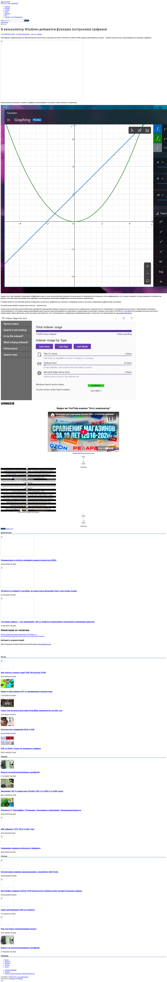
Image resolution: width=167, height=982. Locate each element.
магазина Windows (124, 313)
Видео (7, 960)
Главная (7, 6)
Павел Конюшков (23, 34)
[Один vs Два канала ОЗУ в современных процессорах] (7, 687)
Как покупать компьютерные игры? (19, 929)
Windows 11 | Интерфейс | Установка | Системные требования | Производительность (41, 810)
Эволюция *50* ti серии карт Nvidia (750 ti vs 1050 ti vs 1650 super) (32, 791)
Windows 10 (9, 529)
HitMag (20, 978)
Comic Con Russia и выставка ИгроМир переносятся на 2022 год (31, 710)
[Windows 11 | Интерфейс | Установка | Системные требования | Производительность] (7, 806)
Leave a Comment (36, 34)
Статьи (7, 10)
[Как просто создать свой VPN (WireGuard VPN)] (7, 668)
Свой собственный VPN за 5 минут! (18, 909)
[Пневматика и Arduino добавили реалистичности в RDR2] (17, 556)
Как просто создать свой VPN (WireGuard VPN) (23, 672)
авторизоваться (44, 644)
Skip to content (5, 1)
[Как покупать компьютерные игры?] (7, 925)
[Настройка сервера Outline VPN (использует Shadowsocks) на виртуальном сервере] (7, 887)
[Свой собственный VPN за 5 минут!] (7, 906)
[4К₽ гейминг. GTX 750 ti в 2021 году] (7, 825)
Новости (7, 13)
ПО (6, 15)
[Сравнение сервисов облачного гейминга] (7, 844)
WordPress (12, 978)
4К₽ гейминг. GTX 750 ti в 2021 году (18, 829)
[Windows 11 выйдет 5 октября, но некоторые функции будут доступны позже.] (17, 587)
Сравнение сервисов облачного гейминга (20, 848)
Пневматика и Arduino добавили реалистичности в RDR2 (28, 560)
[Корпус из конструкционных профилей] (7, 768)
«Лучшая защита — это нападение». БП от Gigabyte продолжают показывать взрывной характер (48, 621)
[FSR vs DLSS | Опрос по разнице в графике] (7, 744)
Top (2, 980)
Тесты (7, 12)
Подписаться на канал (87, 453)
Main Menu (4, 22)
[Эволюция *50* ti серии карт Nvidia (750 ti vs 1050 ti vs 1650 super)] (7, 787)
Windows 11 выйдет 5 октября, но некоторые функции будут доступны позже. (39, 591)
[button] (83, 456)
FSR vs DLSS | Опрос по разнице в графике (21, 748)
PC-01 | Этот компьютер (20, 977)
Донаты (7, 972)
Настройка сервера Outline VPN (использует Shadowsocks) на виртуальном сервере (41, 891)
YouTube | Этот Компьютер (13, 17)
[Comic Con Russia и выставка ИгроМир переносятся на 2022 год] (7, 706)
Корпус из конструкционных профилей (20, 772)
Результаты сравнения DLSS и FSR (17, 729)
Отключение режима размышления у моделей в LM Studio (29, 872)
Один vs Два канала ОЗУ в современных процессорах (26, 691)
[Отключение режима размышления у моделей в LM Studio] (7, 868)
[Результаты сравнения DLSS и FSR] (7, 725)
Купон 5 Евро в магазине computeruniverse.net (20, 973)
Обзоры (7, 8)
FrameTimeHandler (11, 970)
